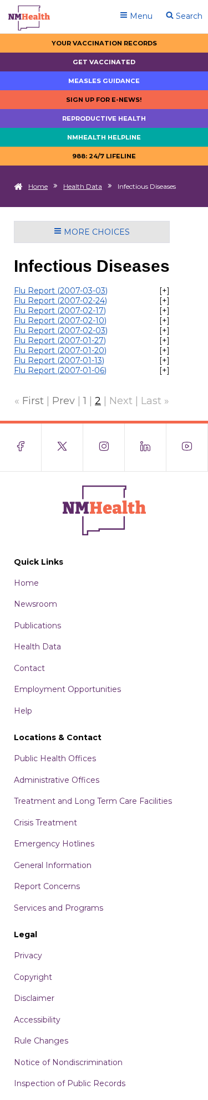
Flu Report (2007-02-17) (60, 311)
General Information (53, 865)
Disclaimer (34, 998)
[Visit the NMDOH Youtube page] (187, 447)
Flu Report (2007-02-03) (61, 330)
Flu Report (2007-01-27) (60, 340)
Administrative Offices (56, 780)
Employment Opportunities (67, 689)
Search (188, 16)
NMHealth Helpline (104, 137)
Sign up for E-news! (104, 100)
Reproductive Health (104, 118)
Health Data (82, 186)
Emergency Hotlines (54, 844)
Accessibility (37, 1020)
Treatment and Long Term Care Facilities (93, 801)
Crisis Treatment (45, 823)
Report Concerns (47, 886)
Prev (63, 401)
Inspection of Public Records (69, 1083)
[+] (164, 291)
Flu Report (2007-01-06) (60, 370)
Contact (29, 668)
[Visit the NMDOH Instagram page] (104, 447)
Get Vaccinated (104, 62)
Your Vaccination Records (104, 43)
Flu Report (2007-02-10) (60, 321)
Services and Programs (58, 908)
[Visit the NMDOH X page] (62, 447)
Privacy (28, 955)
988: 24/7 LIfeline (104, 156)
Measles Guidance (104, 81)
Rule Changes (41, 1041)
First (33, 401)
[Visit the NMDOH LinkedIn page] (145, 447)
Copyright (33, 977)
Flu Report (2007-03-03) (61, 291)
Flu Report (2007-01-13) (59, 360)
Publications (37, 626)
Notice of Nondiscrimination (68, 1062)
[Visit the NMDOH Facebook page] (21, 447)
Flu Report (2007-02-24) (60, 301)
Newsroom (35, 604)
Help (23, 711)
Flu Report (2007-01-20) (60, 350)
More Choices (96, 232)
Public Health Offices (55, 758)
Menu (140, 16)
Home (38, 186)
